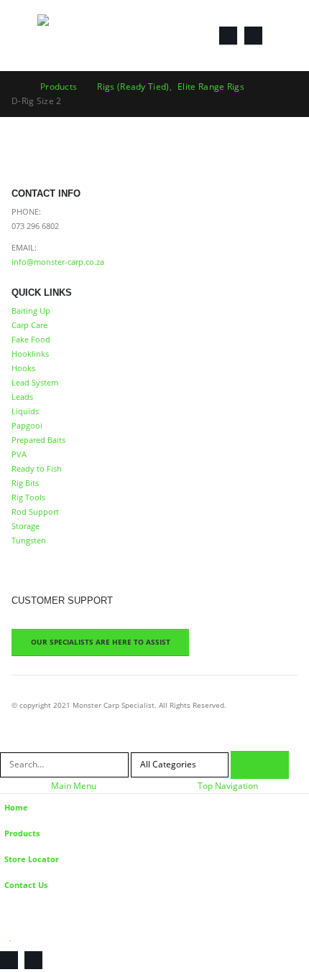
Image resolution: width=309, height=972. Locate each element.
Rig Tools (28, 497)
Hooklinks (30, 353)
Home (16, 807)
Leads (22, 396)
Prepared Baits (38, 439)
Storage (25, 525)
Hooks (23, 368)
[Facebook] (228, 36)
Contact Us (25, 884)
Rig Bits (25, 482)
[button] (24, 35)
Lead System (34, 382)
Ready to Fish (36, 468)
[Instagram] (253, 36)
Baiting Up (30, 310)
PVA (19, 454)
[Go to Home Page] (15, 87)
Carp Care (29, 324)
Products (22, 833)
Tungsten (28, 540)
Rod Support (35, 511)
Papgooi (26, 425)
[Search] (260, 765)
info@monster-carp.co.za (57, 261)
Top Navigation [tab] (228, 786)
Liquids (25, 411)
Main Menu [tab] (73, 786)
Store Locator (31, 859)
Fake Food (30, 339)
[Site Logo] (76, 35)
